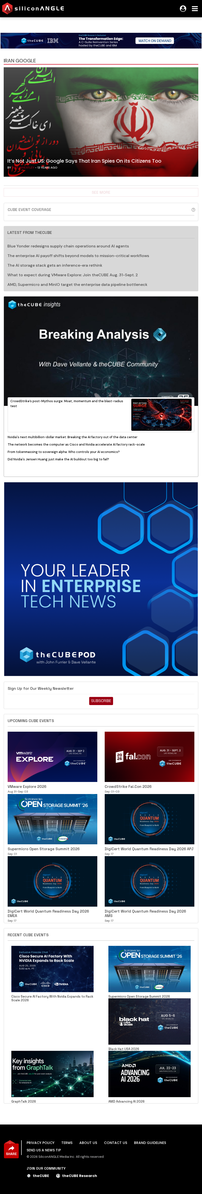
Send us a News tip (44, 1150)
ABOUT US (88, 1142)
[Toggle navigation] (195, 9)
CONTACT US (115, 1142)
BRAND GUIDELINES (150, 1142)
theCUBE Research (79, 1175)
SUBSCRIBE (101, 700)
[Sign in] (183, 9)
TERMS (66, 1142)
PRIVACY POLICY (40, 1142)
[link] (101, 123)
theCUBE (41, 1175)
